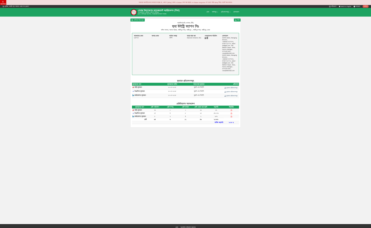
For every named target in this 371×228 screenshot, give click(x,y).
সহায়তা (358, 6)
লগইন (365, 6)
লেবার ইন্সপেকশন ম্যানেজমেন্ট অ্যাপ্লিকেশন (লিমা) (159, 10)
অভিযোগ (334, 6)
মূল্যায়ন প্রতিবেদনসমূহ (231, 88)
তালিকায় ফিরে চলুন (139, 20)
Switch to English (346, 6)
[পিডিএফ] (231, 110)
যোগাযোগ (236, 12)
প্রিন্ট (238, 20)
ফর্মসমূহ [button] (214, 12)
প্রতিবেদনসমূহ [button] (225, 12)
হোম (207, 12)
